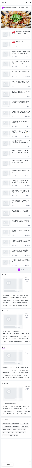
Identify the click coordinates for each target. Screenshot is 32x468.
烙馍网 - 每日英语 (24, 346)
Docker (28, 52)
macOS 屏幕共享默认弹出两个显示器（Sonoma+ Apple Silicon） (20, 57)
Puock (18, 419)
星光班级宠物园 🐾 (14, 411)
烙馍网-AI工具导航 (21, 352)
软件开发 (5, 316)
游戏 (29, 77)
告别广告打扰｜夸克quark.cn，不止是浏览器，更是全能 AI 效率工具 (21, 126)
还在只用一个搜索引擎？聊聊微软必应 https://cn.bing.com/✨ (21, 117)
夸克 (16, 354)
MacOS (28, 61)
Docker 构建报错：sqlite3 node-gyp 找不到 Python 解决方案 (20, 176)
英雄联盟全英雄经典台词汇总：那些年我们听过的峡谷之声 (21, 83)
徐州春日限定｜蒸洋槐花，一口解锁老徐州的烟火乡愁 (15, 249)
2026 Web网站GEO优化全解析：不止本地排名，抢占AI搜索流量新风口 (20, 185)
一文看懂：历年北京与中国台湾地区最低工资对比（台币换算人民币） (21, 211)
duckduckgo (5, 357)
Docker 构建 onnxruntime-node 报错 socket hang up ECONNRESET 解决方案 (21, 169)
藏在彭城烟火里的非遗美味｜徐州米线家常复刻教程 (15, 257)
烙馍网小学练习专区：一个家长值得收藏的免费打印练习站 (21, 142)
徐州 (29, 44)
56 (28, 234)
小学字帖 (14, 352)
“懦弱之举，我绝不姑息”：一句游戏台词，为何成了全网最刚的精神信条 (21, 75)
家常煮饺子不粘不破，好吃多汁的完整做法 (21, 201)
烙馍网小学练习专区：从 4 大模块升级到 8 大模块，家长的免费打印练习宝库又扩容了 (21, 135)
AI (29, 128)
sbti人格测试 (10, 354)
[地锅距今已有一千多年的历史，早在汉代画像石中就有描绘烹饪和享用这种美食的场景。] (16, 19)
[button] (29, 20)
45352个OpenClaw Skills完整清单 (11, 275)
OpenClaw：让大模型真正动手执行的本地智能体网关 (15, 282)
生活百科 (28, 120)
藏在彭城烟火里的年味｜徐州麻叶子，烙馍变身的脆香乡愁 (16, 254)
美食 (4, 240)
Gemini (4, 354)
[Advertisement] (16, 378)
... (25, 234)
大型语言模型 (27, 69)
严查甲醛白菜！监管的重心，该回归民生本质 (21, 151)
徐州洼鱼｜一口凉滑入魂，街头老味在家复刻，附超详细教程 (17, 259)
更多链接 (16, 357)
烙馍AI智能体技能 (6, 346)
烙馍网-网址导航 (16, 349)
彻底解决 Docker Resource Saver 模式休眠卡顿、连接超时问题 (21, 49)
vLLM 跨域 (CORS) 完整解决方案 (20, 66)
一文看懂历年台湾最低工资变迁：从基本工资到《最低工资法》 (21, 218)
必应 (20, 354)
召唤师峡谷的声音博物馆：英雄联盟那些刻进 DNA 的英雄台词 (21, 91)
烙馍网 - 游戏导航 (25, 349)
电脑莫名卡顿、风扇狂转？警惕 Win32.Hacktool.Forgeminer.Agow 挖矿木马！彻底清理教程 (21, 101)
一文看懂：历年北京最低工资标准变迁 (21, 227)
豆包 (24, 354)
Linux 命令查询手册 (7, 349)
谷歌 (11, 357)
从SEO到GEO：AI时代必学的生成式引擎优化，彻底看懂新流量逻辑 (21, 193)
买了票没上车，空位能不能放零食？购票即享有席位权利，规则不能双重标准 (21, 160)
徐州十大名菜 (19, 40)
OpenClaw (6, 265)
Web (29, 111)
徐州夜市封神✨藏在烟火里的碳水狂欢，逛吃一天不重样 (16, 252)
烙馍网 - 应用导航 (6, 352)
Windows (28, 103)
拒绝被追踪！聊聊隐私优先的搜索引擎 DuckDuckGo (21, 108)
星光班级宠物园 (15, 346)
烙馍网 (28, 35)
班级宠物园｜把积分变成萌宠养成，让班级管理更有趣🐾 (21, 32)
